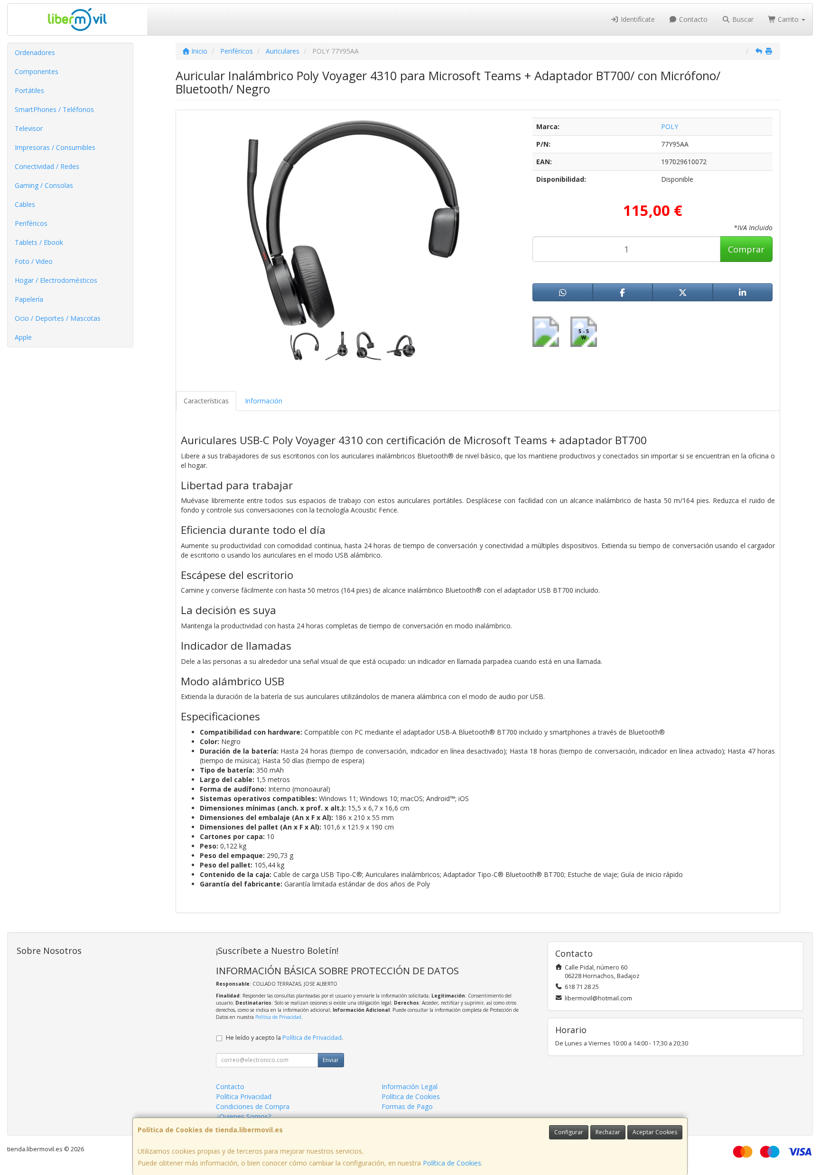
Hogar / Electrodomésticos (56, 280)
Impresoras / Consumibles (55, 147)
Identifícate (637, 19)
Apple (23, 337)
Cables (25, 204)
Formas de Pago (407, 1106)
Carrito (788, 19)
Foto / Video (34, 261)
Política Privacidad (243, 1096)
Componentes (36, 71)
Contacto (692, 19)
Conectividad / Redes (47, 166)
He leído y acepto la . (284, 1038)
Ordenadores (35, 52)
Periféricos (31, 223)
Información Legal (410, 1086)
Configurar (568, 1132)
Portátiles (29, 90)
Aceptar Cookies (655, 1132)
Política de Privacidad (278, 1017)
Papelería (29, 299)
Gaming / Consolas (44, 185)
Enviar (331, 1060)
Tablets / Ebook (39, 242)
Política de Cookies (452, 1162)
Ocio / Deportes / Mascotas (58, 318)
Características (206, 400)
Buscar (742, 19)
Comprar (746, 249)
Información (263, 400)
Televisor (29, 128)
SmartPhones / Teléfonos (54, 109)
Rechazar (608, 1132)
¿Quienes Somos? (243, 1116)
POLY (669, 126)
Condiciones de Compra (252, 1106)
